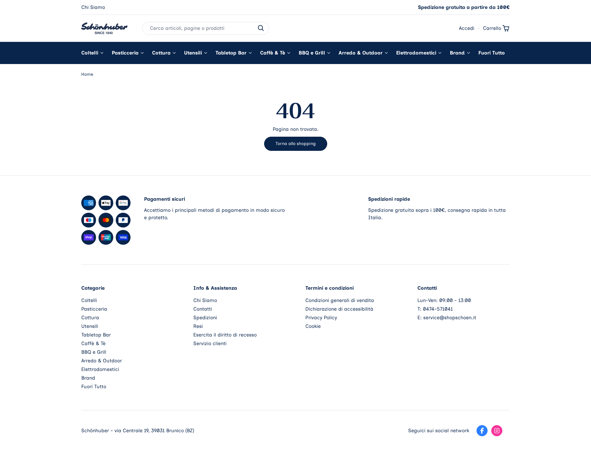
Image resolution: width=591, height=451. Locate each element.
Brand (457, 53)
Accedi (466, 28)
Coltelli (89, 53)
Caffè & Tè (272, 53)
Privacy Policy (321, 317)
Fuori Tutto (491, 53)
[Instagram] (496, 430)
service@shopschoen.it (449, 317)
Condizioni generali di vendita (339, 300)
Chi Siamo (93, 7)
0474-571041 (438, 309)
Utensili (193, 53)
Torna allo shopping (295, 143)
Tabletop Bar (231, 53)
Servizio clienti (210, 343)
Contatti (202, 309)
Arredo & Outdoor (361, 53)
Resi (198, 326)
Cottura (161, 53)
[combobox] (205, 28)
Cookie (313, 326)
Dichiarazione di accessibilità (339, 309)
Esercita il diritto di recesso (225, 335)
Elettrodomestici (416, 53)
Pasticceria (125, 53)
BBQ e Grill (312, 53)
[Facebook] (482, 430)
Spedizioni (205, 317)
